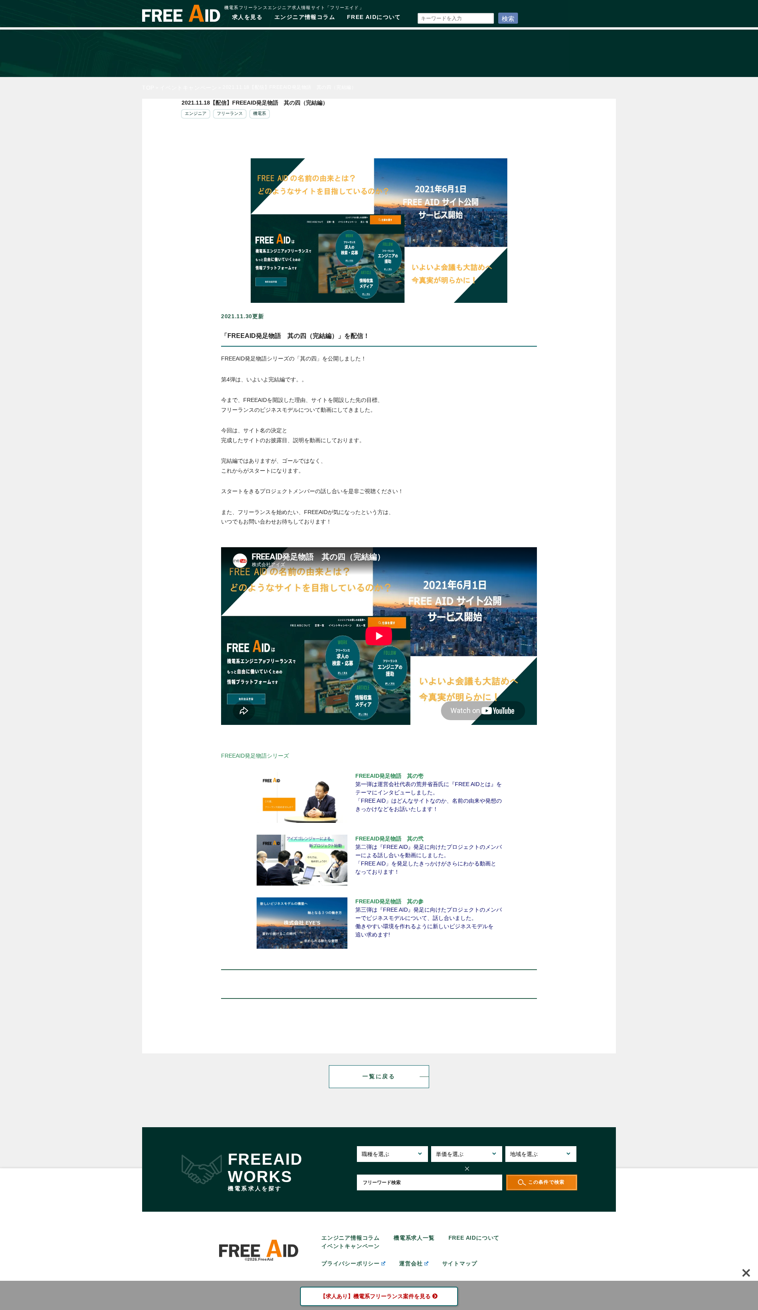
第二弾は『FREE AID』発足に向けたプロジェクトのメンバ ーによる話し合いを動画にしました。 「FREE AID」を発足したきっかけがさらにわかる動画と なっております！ (428, 855)
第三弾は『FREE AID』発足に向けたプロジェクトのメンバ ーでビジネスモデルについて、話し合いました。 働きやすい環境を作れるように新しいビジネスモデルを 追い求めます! (428, 918)
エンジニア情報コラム (304, 17)
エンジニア (195, 113)
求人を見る (247, 17)
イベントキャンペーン (188, 87)
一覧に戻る (379, 1076)
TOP (148, 87)
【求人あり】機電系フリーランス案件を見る (375, 1296)
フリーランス (230, 113)
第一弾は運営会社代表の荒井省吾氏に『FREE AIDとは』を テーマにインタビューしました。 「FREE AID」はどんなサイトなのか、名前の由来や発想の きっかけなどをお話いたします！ (428, 792)
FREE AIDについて (374, 17)
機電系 (259, 113)
